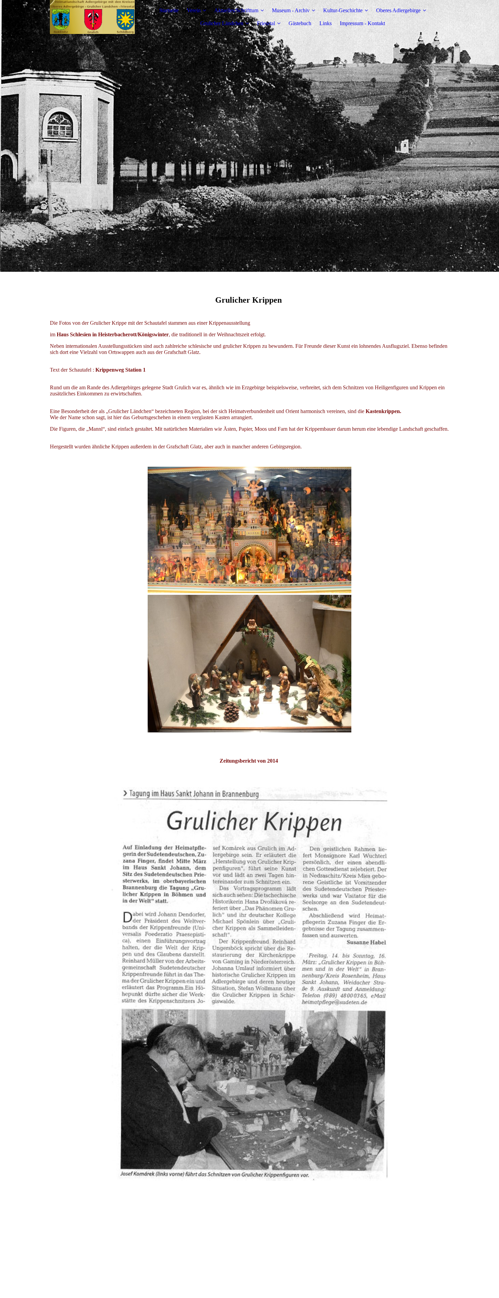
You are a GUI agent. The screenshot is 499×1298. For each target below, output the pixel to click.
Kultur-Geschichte (343, 10)
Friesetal (266, 23)
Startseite (169, 10)
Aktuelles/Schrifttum (236, 10)
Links (325, 23)
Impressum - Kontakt (362, 23)
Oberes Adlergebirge (398, 10)
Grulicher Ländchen (221, 23)
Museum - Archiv (291, 10)
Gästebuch (300, 23)
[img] (92, 17)
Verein (194, 10)
